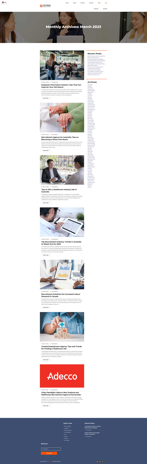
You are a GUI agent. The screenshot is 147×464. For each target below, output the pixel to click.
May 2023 (90, 134)
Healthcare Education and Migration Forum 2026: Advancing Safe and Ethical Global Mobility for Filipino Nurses (96, 61)
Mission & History (68, 430)
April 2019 (90, 162)
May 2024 (90, 115)
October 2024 (91, 107)
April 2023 (90, 135)
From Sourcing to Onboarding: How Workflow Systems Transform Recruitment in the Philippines (95, 68)
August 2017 (90, 184)
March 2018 (90, 174)
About (74, 2)
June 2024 (90, 114)
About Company (67, 426)
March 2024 (90, 118)
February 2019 (91, 163)
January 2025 (90, 103)
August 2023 (90, 129)
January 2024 (90, 121)
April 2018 (90, 173)
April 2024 (90, 117)
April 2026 (90, 87)
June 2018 (90, 170)
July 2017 (89, 185)
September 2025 (91, 90)
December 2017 (91, 177)
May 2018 (90, 171)
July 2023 (90, 131)
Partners (91, 2)
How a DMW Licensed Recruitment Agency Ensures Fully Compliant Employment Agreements (95, 73)
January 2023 (90, 140)
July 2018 (90, 168)
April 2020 (90, 152)
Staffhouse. (49, 461)
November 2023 (91, 124)
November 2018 (91, 166)
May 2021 (90, 148)
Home (67, 2)
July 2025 (90, 93)
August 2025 (90, 92)
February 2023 (91, 138)
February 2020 (91, 156)
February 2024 (91, 120)
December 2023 (91, 123)
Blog (106, 2)
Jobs (99, 2)
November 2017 (91, 179)
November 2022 (91, 143)
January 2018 (90, 176)
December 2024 (91, 104)
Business (96, 8)
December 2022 (91, 142)
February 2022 (91, 146)
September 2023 (91, 128)
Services (83, 2)
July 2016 (89, 187)
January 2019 (90, 165)
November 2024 (91, 106)
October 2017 (90, 180)
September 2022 (91, 145)
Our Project (66, 440)
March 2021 (90, 151)
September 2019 (91, 159)
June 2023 (90, 132)
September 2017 (91, 182)
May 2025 (90, 97)
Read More (46, 98)
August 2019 (90, 160)
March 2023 (90, 137)
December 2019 (91, 157)
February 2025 (91, 101)
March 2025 (90, 100)
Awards (65, 436)
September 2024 (91, 109)
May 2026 (90, 86)
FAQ (65, 434)
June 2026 (90, 84)
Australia (105, 8)
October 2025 (91, 89)
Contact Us (66, 428)
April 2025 (90, 98)
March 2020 (90, 154)
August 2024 (90, 110)
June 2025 (90, 95)
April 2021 (90, 149)
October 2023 (91, 126)
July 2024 (90, 112)
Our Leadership (67, 432)
